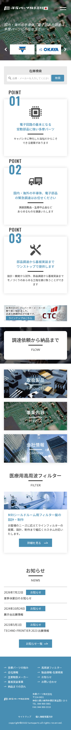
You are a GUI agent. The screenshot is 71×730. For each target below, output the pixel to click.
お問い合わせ (49, 682)
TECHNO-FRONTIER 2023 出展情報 (26, 631)
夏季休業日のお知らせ (18, 598)
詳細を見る (34, 543)
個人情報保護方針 (44, 716)
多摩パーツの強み (18, 667)
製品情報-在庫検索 (52, 672)
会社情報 (13, 672)
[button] (65, 49)
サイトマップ (24, 716)
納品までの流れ (17, 686)
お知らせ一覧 (34, 644)
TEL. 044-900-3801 (42, 703)
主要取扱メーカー (18, 677)
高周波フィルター (51, 667)
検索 (58, 78)
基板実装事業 (15, 682)
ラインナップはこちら (20, 318)
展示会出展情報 (13, 614)
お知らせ (46, 677)
